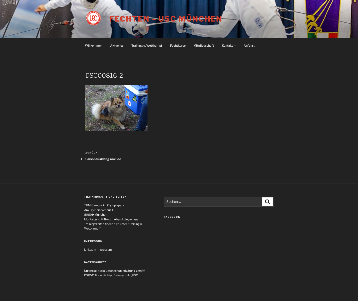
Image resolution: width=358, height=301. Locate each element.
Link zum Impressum (98, 249)
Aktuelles (116, 45)
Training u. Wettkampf (146, 45)
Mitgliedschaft (204, 45)
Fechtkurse (178, 45)
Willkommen (93, 45)
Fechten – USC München (165, 18)
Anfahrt (249, 45)
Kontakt (227, 45)
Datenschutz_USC (126, 275)
